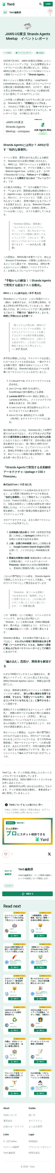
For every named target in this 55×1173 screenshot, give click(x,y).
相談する (29, 894)
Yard (11, 4)
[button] (8, 886)
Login (48, 4)
